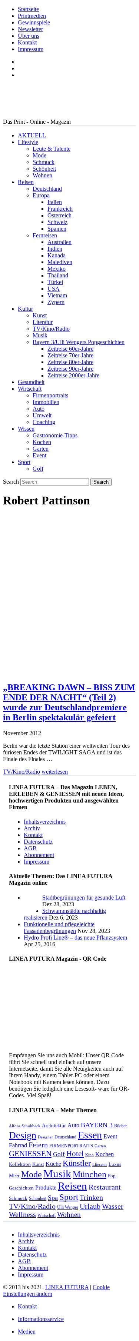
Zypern (55, 302)
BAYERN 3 (97, 1125)
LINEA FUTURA (67, 1287)
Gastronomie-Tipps (55, 435)
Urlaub (90, 1206)
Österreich (59, 215)
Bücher (120, 1125)
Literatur (43, 322)
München (89, 1174)
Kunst (40, 315)
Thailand (57, 275)
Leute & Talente (51, 149)
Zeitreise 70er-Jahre (70, 355)
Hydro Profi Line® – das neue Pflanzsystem (75, 937)
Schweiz (57, 222)
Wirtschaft (30, 389)
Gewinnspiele (34, 22)
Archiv (32, 828)
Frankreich (60, 209)
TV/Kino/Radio (51, 329)
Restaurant (105, 1187)
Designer (45, 1137)
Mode (39, 155)
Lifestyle (28, 142)
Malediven (59, 262)
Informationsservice (41, 1319)
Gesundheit (31, 382)
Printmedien (32, 16)
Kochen (42, 442)
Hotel (75, 1153)
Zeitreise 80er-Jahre (70, 362)
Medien (27, 1331)
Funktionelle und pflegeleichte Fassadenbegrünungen (59, 927)
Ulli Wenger (67, 1207)
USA (53, 289)
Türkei (55, 282)
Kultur (25, 309)
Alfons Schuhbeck (24, 1126)
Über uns (28, 36)
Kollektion (20, 1164)
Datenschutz (38, 841)
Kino (89, 1155)
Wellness (22, 1214)
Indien (54, 249)
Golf (38, 469)
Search (11, 481)
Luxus (115, 1164)
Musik (40, 335)
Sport (24, 462)
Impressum (30, 49)
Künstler (77, 1163)
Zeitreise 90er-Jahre (70, 369)
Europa (41, 195)
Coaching (44, 422)
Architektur (54, 1125)
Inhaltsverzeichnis (45, 821)
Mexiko (56, 269)
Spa (53, 1197)
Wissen (26, 429)
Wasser (112, 1206)
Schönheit (44, 169)
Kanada (56, 255)
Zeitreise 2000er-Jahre (73, 375)
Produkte (45, 1187)
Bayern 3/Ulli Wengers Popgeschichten (79, 342)
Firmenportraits (50, 395)
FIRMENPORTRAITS (71, 1145)
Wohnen (42, 175)
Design (22, 1135)
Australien (59, 242)
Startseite (28, 9)
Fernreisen (45, 235)
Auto (38, 409)
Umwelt (42, 415)
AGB (30, 848)
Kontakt (27, 42)
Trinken (91, 1197)
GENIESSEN (30, 1153)
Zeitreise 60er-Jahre (70, 349)
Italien (54, 202)
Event (39, 455)
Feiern (38, 1145)
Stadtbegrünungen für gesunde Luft (83, 897)
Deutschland (47, 189)
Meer (14, 1175)
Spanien (56, 229)
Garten (41, 449)
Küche (53, 1163)
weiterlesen (55, 771)
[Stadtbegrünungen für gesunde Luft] (33, 911)
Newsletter (30, 29)
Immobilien (46, 402)
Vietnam (57, 295)
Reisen (26, 182)
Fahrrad (18, 1145)
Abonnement (39, 855)
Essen (90, 1135)
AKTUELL (32, 135)
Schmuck (43, 162)
